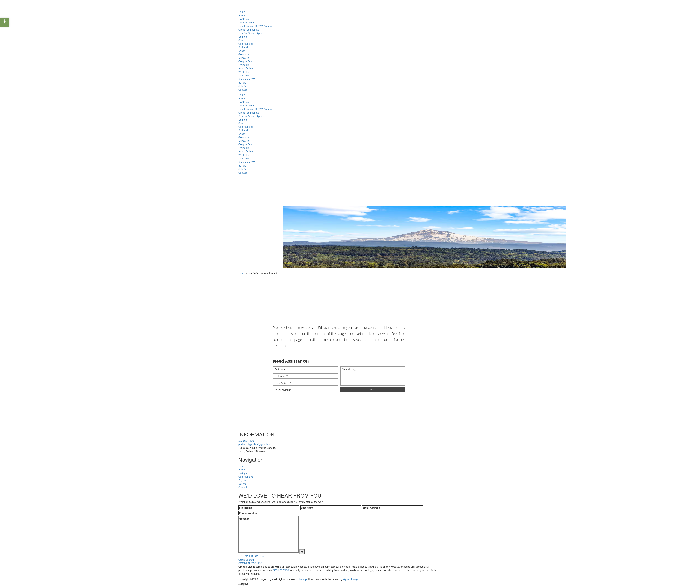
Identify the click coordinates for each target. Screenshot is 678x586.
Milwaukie (243, 58)
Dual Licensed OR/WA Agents (255, 26)
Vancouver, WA (246, 79)
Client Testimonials (248, 29)
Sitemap (302, 579)
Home (241, 12)
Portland (243, 47)
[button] (4, 22)
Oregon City (245, 61)
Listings (242, 36)
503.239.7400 (246, 440)
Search (242, 40)
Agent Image (350, 579)
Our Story (243, 19)
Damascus (244, 75)
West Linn (243, 72)
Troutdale (243, 65)
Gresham (243, 54)
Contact (242, 89)
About (241, 15)
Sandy (241, 50)
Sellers (242, 86)
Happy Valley (245, 68)
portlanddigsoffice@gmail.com (255, 444)
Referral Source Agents (251, 33)
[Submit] (302, 551)
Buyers (242, 82)
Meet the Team (246, 22)
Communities (245, 43)
